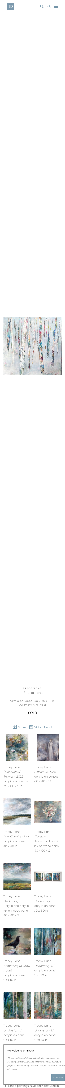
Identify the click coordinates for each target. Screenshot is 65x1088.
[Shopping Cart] (48, 6)
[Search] (42, 6)
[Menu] (56, 6)
